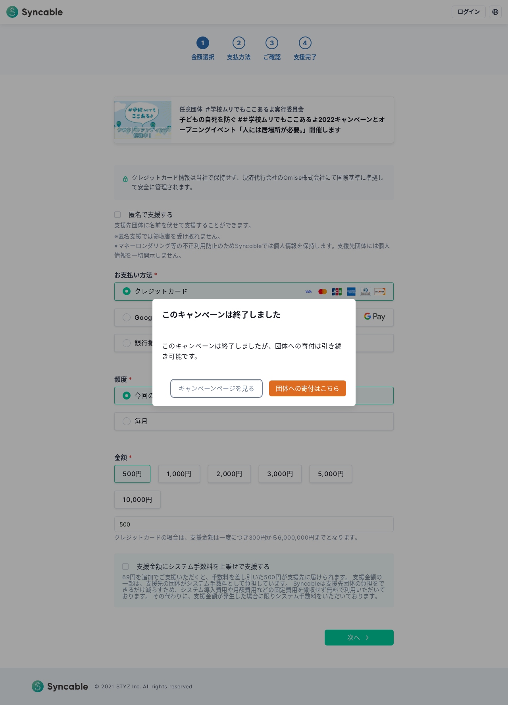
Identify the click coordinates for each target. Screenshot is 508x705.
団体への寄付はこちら (307, 388)
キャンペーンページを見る (216, 388)
